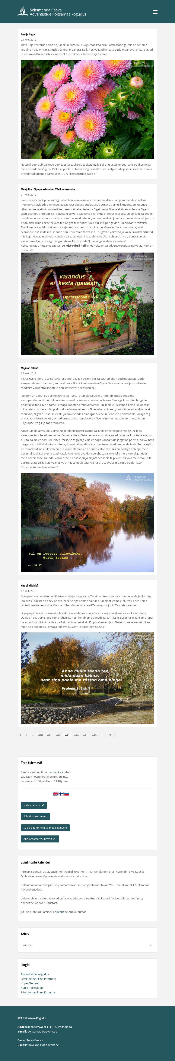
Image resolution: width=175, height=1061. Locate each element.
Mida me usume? (33, 805)
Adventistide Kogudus (35, 974)
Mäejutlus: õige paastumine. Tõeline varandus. (48, 189)
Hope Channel (30, 983)
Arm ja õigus (28, 34)
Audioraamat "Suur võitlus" (40, 839)
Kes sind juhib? (29, 585)
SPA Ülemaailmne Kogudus (38, 992)
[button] (155, 12)
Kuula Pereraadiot (32, 988)
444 (77, 735)
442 (59, 735)
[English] (55, 795)
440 (41, 735)
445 (86, 735)
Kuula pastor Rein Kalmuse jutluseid (45, 827)
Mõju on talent (29, 368)
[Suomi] (61, 795)
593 (111, 735)
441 (50, 735)
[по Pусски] (66, 795)
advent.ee (56, 772)
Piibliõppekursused (35, 816)
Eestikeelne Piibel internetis (39, 979)
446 (95, 735)
